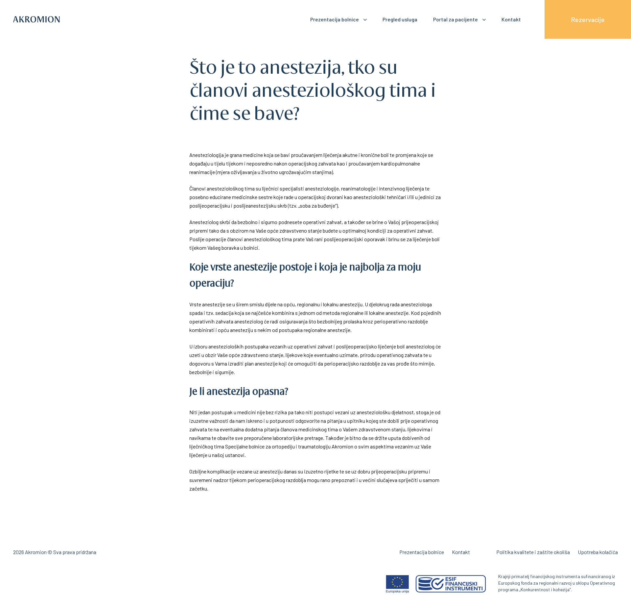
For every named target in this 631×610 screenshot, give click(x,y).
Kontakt (511, 19)
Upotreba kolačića (598, 552)
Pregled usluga (400, 19)
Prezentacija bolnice (334, 19)
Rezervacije (588, 19)
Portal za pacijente (455, 19)
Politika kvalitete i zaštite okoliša (533, 552)
